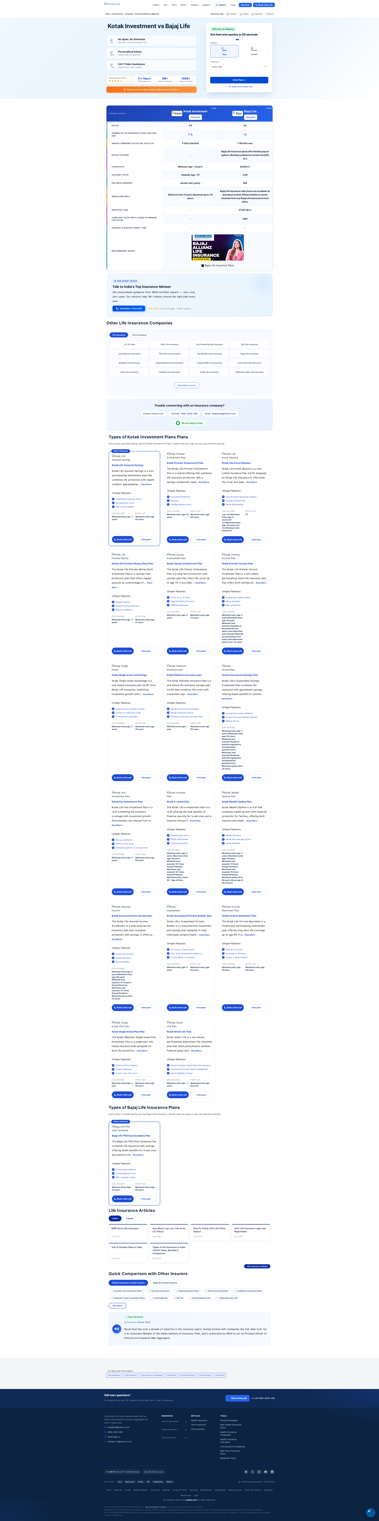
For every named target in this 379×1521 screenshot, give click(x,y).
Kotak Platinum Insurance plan (184, 674)
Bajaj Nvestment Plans (189, 1291)
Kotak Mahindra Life (201, 1298)
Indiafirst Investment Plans (249, 1291)
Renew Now (186, 1495)
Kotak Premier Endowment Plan (185, 462)
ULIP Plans (219, 1375)
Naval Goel (144, 1322)
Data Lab (194, 1490)
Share (271, 14)
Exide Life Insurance (209, 372)
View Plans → (239, 80)
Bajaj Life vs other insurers (165, 1283)
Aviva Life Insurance (130, 372)
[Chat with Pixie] (370, 1512)
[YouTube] (265, 1472)
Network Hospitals (229, 1420)
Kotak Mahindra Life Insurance (169, 363)
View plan (146, 539)
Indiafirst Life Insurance (169, 372)
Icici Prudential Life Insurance (209, 344)
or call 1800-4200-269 (263, 1398)
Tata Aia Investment (160, 1291)
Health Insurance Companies (228, 1433)
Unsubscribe (220, 1490)
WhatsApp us (114, 1437)
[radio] (224, 51)
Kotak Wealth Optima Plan (237, 801)
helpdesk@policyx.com (224, 413)
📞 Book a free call (237, 1398)
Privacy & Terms (180, 1490)
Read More (146, 484)
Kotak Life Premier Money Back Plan (132, 563)
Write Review (206, 1490)
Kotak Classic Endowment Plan (184, 563)
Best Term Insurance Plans (230, 1452)
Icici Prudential (160, 1298)
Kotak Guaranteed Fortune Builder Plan (189, 915)
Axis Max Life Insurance (129, 354)
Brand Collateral (140, 1490)
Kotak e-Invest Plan (178, 801)
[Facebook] (246, 1472)
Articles (195, 5)
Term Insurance (139, 335)
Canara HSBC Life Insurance (210, 363)
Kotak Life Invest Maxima (236, 462)
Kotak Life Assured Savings (127, 465)
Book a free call (265, 5)
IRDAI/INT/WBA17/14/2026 (155, 1507)
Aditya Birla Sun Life (229, 1298)
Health (156, 5)
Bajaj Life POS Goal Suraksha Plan (131, 1135)
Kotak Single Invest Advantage (129, 674)
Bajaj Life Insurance (249, 354)
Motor (184, 5)
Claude (245, 14)
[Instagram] (259, 1472)
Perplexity (258, 14)
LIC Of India (129, 344)
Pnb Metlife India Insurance (209, 354)
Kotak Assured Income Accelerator (132, 915)
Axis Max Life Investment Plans (128, 1291)
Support (206, 5)
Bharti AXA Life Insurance (249, 363)
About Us (118, 1490)
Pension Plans (205, 1375)
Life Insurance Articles (257, 1266)
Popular (129, 1218)
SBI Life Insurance (249, 344)
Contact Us (155, 1490)
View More (117, 1305)
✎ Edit (213, 108)
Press (108, 1490)
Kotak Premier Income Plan (237, 563)
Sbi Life (179, 1298)
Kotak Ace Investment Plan (127, 801)
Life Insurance (118, 335)
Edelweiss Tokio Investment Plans (129, 1298)
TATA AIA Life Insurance (169, 354)
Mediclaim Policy (228, 1458)
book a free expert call (242, 86)
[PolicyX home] (115, 5)
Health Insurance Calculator (228, 1440)
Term (174, 5)
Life (165, 5)
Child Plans (171, 1375)
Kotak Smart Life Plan (179, 1031)
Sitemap (166, 1490)
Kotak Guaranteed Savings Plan (240, 674)
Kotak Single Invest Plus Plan (128, 1031)
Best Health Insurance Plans (230, 1426)
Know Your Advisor (253, 1490)
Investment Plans (188, 1375)
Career (128, 1490)
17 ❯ (190, 134)
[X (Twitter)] (252, 1472)
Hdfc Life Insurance (170, 344)
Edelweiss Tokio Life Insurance (249, 372)
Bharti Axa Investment (218, 1291)
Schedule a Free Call (130, 308)
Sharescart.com (235, 1490)
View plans (195, 117)
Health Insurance (199, 1420)
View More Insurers (187, 385)
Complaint (268, 1490)
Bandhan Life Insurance (129, 363)
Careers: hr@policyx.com (120, 1441)
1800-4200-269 (189, 413)
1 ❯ (245, 134)
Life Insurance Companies (151, 1375)
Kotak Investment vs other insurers (128, 1283)
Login (196, 1495)
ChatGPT (232, 14)
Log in (233, 5)
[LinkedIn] (272, 1472)
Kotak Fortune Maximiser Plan (239, 915)
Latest (115, 1218)
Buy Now (245, 5)
